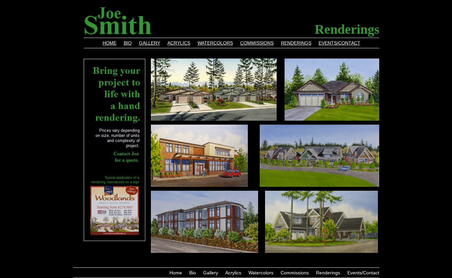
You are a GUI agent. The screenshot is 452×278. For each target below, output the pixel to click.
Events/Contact (339, 43)
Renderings (296, 43)
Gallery (149, 43)
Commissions (257, 43)
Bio (128, 43)
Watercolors (215, 43)
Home (109, 43)
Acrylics (178, 43)
